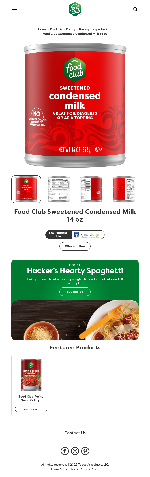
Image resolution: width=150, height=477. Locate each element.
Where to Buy (75, 246)
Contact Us (75, 433)
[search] (135, 9)
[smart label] (75, 234)
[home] (75, 9)
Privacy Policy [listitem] (89, 469)
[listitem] (65, 451)
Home (42, 29)
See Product (31, 409)
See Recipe (75, 292)
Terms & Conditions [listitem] (64, 469)
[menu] (14, 9)
